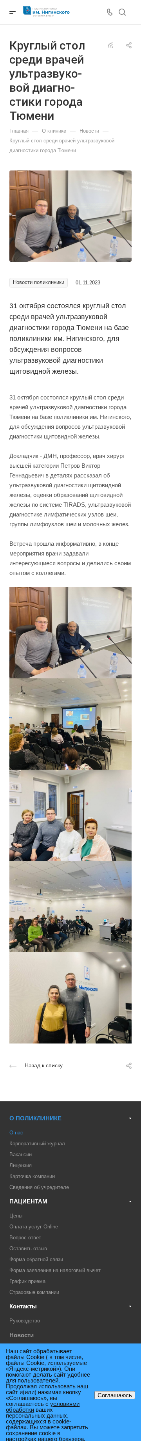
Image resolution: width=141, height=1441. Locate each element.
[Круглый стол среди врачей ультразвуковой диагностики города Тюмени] (70, 215)
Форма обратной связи (36, 1259)
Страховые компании (34, 1292)
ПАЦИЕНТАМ (28, 1201)
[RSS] (110, 44)
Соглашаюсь (115, 1395)
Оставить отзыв (28, 1248)
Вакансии (20, 1154)
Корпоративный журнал (37, 1143)
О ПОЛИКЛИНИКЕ (35, 1118)
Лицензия (20, 1165)
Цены (15, 1216)
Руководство (24, 1321)
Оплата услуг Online (33, 1227)
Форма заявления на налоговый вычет (55, 1270)
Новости (21, 1335)
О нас (16, 1133)
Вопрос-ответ (25, 1237)
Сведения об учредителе (39, 1187)
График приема (27, 1281)
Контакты (23, 1306)
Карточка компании (32, 1176)
